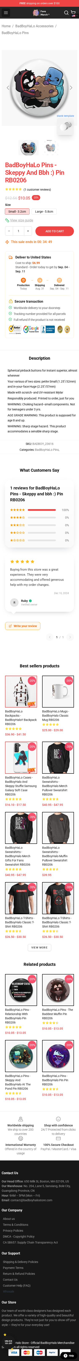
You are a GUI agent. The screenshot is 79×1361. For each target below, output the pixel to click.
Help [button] (71, 1355)
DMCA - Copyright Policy (19, 1236)
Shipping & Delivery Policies (20, 1262)
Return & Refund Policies (19, 1273)
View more (39, 947)
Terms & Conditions (15, 1224)
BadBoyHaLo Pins (15, 33)
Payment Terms (13, 1267)
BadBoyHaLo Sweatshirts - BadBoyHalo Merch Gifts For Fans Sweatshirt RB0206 (17, 856)
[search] (66, 12)
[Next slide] (70, 87)
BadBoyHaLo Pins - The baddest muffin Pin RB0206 (57, 1014)
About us (9, 1218)
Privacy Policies (13, 1230)
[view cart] (73, 12)
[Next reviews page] (70, 637)
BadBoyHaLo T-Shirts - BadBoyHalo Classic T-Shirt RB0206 (19, 922)
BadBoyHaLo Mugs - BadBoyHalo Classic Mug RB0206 (55, 715)
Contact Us (10, 1279)
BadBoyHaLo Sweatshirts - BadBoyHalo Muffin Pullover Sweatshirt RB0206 (55, 856)
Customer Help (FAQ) (17, 1285)
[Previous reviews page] (50, 637)
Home (6, 26)
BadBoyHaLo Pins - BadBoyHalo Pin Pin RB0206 (55, 1080)
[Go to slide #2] (50, 147)
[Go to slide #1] (29, 147)
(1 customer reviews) (37, 189)
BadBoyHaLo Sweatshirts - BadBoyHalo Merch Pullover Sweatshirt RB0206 (54, 786)
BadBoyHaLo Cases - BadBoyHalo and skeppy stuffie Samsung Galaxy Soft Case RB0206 (21, 786)
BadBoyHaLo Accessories (34, 26)
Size (8, 204)
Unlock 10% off (8, 1342)
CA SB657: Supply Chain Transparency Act (30, 1242)
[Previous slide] (8, 87)
